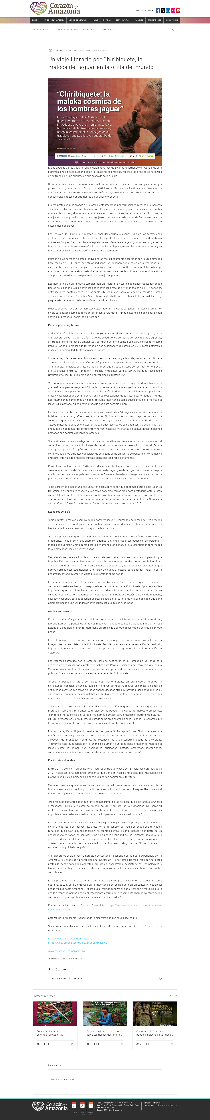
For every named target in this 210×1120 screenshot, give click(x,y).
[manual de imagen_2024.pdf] (82, 1105)
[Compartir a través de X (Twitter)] (57, 969)
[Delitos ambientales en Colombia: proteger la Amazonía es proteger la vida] (55, 1013)
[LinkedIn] (168, 10)
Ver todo (173, 995)
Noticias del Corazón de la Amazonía (76, 29)
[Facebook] (158, 10)
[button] (173, 29)
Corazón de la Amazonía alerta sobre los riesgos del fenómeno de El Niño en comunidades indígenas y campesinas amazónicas (105, 1033)
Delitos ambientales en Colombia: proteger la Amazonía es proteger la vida (53, 1033)
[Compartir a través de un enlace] (72, 969)
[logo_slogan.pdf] (74, 1105)
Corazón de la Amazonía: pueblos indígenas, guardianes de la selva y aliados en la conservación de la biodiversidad (154, 1033)
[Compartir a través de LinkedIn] (64, 969)
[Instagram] (173, 10)
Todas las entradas (42, 29)
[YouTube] (178, 10)
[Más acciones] (160, 50)
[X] (163, 10)
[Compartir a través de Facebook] (49, 969)
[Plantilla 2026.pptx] (90, 1105)
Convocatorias (108, 29)
